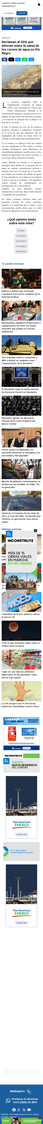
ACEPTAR (21, 13)
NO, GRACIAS (8, 13)
